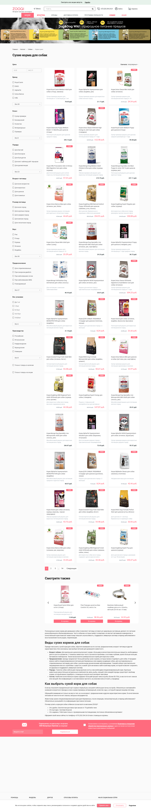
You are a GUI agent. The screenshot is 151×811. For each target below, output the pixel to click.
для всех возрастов (22, 184)
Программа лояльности (93, 15)
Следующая (71, 568)
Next (135, 605)
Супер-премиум (20, 116)
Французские (19, 347)
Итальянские (19, 340)
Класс (14, 111)
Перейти (87, 2)
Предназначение (19, 263)
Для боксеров (20, 154)
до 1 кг (17, 302)
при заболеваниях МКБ (23, 280)
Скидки (112, 15)
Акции (124, 15)
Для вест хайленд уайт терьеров (26, 161)
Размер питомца (19, 202)
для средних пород (22, 215)
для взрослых (20, 188)
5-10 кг (17, 310)
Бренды (54, 15)
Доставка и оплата (71, 15)
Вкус (14, 229)
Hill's (16, 98)
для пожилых (20, 195)
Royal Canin (19, 82)
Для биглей (19, 150)
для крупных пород (22, 211)
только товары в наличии (24, 365)
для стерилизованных (23, 268)
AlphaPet (18, 90)
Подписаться (65, 732)
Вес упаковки (17, 297)
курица (17, 242)
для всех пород (20, 207)
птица (17, 238)
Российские (19, 336)
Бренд (14, 77)
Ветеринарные (20, 128)
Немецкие (18, 351)
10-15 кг (18, 314)
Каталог (28, 15)
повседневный (20, 284)
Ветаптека (41, 15)
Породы (15, 145)
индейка (18, 250)
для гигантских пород (23, 223)
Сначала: (124, 64)
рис (16, 234)
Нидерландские (20, 344)
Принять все (103, 805)
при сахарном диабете (23, 272)
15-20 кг (18, 318)
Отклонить (120, 805)
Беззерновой (19, 120)
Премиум (18, 132)
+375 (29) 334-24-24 (107, 8)
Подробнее (132, 805)
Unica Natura (19, 94)
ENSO (17, 86)
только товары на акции (24, 372)
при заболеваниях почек (24, 276)
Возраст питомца (19, 179)
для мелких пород (21, 219)
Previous (49, 606)
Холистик (18, 124)
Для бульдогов (20, 158)
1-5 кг (17, 306)
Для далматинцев (21, 165)
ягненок (18, 246)
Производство (18, 331)
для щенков (19, 191)
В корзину (59, 105)
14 (62, 568)
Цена (14, 64)
